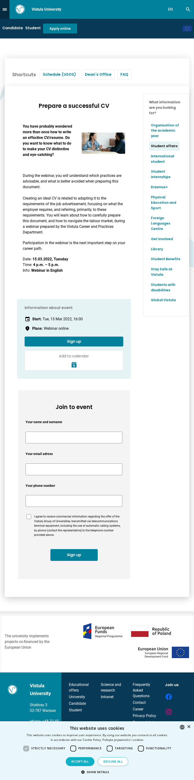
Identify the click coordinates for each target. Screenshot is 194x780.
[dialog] (97, 750)
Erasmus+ (159, 187)
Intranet (107, 697)
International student (162, 159)
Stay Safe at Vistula (161, 272)
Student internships (161, 174)
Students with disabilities (163, 287)
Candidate (12, 27)
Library (157, 249)
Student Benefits (165, 259)
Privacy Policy (144, 715)
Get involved (162, 239)
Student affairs (164, 146)
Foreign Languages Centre (160, 223)
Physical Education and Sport (163, 202)
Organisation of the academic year (165, 130)
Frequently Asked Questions (141, 690)
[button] (97, 772)
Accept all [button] (80, 761)
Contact (139, 702)
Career (138, 709)
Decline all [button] (113, 761)
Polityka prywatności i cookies (122, 740)
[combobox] (182, 727)
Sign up (74, 341)
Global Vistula (163, 300)
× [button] (188, 727)
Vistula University (46, 9)
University (77, 697)
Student (33, 27)
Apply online (60, 28)
